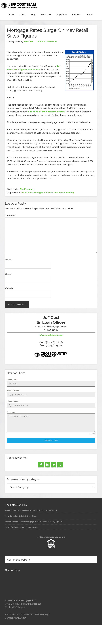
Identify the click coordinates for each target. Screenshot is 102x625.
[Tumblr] (60, 464)
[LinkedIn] (47, 464)
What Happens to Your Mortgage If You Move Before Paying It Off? (34, 522)
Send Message (51, 440)
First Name (12, 380)
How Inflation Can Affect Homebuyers (21, 527)
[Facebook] (41, 464)
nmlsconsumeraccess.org (51, 537)
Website (9, 288)
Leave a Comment (47, 41)
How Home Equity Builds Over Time (20, 516)
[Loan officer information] (51, 355)
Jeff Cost (51, 6)
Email (8, 274)
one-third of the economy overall (46, 111)
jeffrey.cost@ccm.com (51, 335)
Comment (10, 215)
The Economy (27, 189)
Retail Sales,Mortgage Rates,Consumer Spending (48, 192)
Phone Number (13, 401)
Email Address (13, 390)
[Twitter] (53, 464)
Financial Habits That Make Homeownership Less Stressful (31, 510)
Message (11, 412)
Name (8, 259)
